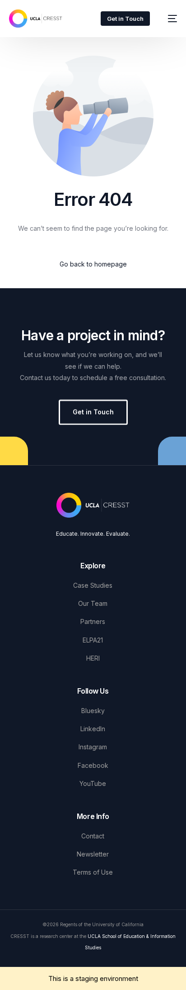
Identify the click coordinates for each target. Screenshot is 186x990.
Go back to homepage (93, 264)
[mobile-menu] (168, 19)
